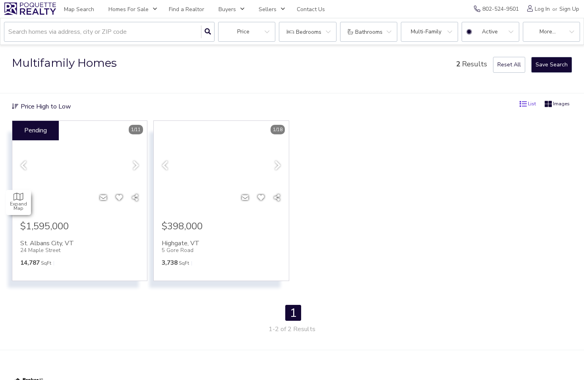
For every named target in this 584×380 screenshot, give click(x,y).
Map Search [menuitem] (79, 9)
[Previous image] (23, 166)
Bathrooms (369, 32)
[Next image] (136, 166)
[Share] (135, 198)
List (531, 104)
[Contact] (103, 198)
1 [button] (293, 312)
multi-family (426, 31)
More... (548, 31)
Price (243, 31)
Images (561, 104)
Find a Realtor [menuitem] (186, 9)
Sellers (268, 9)
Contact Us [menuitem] (311, 9)
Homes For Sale (128, 9)
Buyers (227, 9)
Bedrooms (308, 32)
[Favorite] (119, 198)
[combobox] (9, 32)
